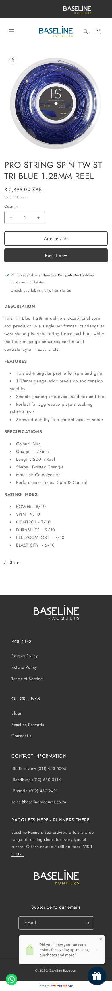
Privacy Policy (24, 656)
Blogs (16, 713)
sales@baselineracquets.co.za (38, 802)
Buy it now (56, 255)
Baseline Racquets (63, 970)
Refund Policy (24, 667)
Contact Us (21, 736)
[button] (11, 31)
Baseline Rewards (27, 724)
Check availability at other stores (41, 290)
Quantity (11, 206)
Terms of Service (27, 679)
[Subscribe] (87, 923)
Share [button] (15, 562)
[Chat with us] (11, 979)
